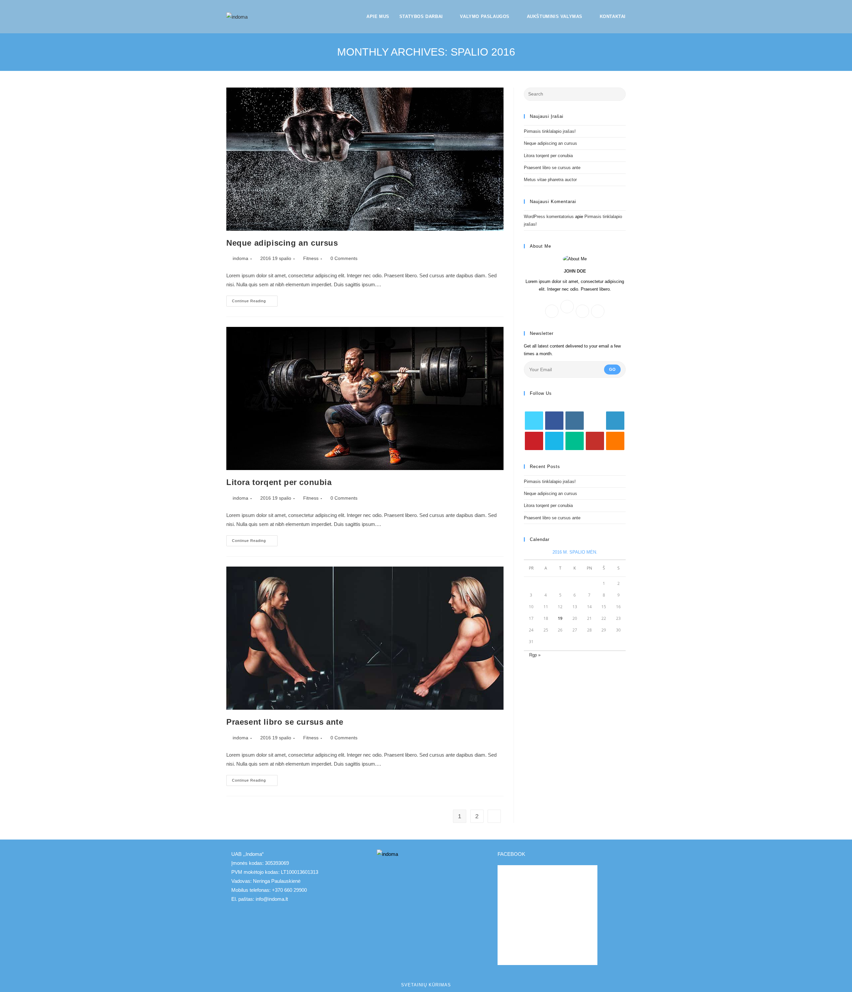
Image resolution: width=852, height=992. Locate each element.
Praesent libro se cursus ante (284, 721)
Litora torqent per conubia (279, 482)
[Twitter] (597, 311)
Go (612, 369)
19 (560, 618)
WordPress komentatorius (549, 216)
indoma (240, 258)
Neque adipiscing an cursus (282, 242)
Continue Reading (255, 303)
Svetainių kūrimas (426, 984)
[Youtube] (595, 441)
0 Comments (343, 258)
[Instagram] (582, 311)
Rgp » (534, 654)
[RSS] (615, 441)
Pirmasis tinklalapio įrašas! (550, 131)
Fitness (311, 258)
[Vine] (574, 441)
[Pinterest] (534, 441)
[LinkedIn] (615, 420)
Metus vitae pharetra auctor (550, 179)
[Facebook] (551, 311)
